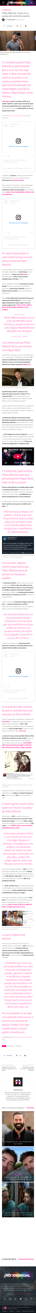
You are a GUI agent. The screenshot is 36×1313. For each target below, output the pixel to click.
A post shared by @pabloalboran (18, 245)
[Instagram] (10, 1299)
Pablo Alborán (19, 1046)
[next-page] (6, 1221)
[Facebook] (5, 1299)
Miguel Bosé (27, 364)
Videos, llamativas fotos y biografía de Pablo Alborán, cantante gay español (18, 1178)
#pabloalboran (26, 327)
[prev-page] (3, 1221)
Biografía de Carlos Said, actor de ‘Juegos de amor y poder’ (9, 1068)
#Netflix (20, 320)
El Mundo (26, 1037)
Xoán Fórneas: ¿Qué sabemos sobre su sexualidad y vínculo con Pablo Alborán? (18, 1214)
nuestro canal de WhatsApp (17, 115)
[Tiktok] (26, 1299)
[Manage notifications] (5, 1307)
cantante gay (11, 1046)
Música (17, 1139)
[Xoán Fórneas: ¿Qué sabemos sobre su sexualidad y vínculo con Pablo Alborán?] (18, 1199)
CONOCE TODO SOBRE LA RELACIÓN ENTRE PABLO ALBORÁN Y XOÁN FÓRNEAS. (17, 307)
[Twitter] (15, 1299)
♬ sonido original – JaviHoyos (19, 336)
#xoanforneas (14, 331)
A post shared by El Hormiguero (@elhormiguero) (19, 168)
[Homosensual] (3, 19)
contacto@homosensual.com (22, 1294)
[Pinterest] (31, 1299)
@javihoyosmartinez (19, 314)
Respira (25, 274)
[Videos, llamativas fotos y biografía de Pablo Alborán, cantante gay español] (18, 1164)
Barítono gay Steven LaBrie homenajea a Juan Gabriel (18, 1143)
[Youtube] (21, 1299)
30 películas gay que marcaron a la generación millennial (27, 1068)
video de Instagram (18, 180)
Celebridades (6, 10)
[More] (26, 26)
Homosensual (11, 19)
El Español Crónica (18, 1037)
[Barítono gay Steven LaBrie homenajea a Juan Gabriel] (18, 1128)
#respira (27, 331)
